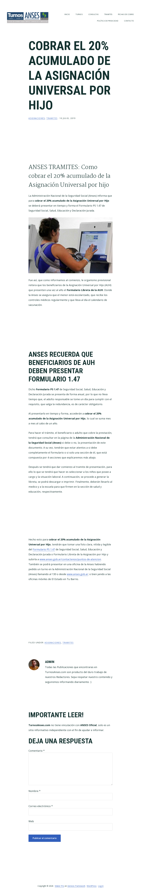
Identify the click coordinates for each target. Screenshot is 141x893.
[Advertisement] (70, 144)
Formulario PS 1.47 (44, 549)
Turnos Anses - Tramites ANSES (27, 17)
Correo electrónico (41, 806)
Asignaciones (37, 118)
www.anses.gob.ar (77, 574)
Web (31, 821)
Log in (101, 886)
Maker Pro (59, 886)
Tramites (51, 118)
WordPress (92, 886)
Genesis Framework (76, 886)
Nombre (34, 791)
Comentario (37, 750)
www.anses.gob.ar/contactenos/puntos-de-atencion (70, 559)
